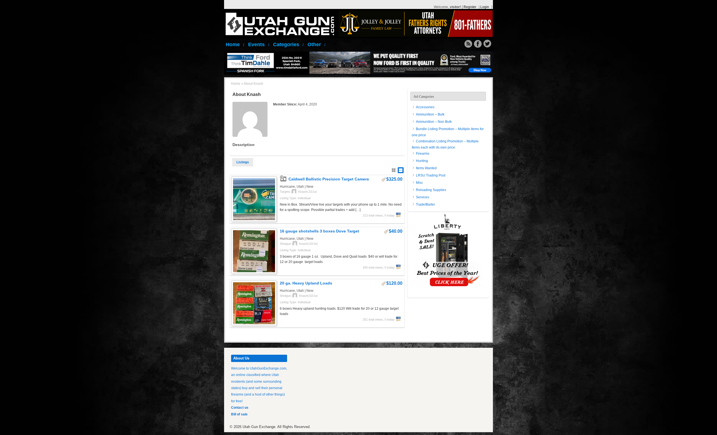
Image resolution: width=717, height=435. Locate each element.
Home (235, 44)
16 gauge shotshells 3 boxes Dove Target (319, 231)
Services (422, 197)
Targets (285, 191)
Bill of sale (239, 414)
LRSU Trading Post (430, 175)
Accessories (425, 107)
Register (470, 7)
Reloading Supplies (431, 190)
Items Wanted (426, 168)
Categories (288, 44)
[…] (357, 210)
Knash (302, 191)
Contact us (239, 408)
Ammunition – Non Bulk (434, 122)
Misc (419, 183)
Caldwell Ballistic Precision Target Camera (328, 179)
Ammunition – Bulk (430, 114)
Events (258, 44)
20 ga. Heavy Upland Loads (306, 283)
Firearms (422, 154)
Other (316, 44)
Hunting (422, 161)
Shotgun (285, 243)
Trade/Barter (425, 204)
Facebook (398, 215)
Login (484, 7)
